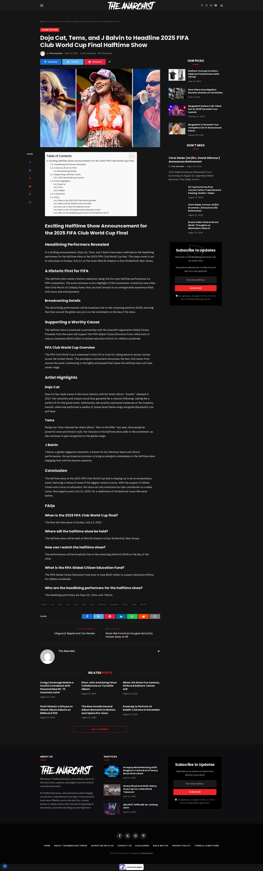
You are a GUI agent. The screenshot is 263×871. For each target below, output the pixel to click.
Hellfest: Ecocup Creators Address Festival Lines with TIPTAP (203, 74)
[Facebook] (29, 162)
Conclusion (59, 193)
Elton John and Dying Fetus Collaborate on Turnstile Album (99, 686)
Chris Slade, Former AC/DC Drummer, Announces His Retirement (203, 207)
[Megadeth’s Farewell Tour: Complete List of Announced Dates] (177, 128)
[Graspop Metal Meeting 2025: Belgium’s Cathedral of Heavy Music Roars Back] (112, 771)
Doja (76, 604)
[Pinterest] (29, 178)
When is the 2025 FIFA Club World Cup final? (77, 200)
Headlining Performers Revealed (70, 164)
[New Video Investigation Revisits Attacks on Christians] (177, 93)
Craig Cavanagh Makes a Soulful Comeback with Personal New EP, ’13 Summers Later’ (57, 687)
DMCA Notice (160, 845)
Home (42, 21)
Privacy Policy (194, 299)
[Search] (221, 5)
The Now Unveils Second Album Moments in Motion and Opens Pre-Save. (98, 710)
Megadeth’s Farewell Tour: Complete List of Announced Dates (204, 127)
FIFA (84, 604)
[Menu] (41, 5)
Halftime (102, 604)
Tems (60, 187)
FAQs (56, 197)
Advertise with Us (102, 845)
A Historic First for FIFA (65, 167)
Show (125, 604)
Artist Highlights (62, 181)
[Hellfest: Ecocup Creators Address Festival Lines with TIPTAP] (177, 75)
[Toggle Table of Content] (130, 156)
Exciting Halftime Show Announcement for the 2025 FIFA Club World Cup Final (91, 160)
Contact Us (124, 845)
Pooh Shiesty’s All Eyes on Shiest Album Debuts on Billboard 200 (56, 710)
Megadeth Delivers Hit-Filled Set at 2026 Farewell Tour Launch (204, 109)
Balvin (44, 604)
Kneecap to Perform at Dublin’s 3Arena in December (141, 708)
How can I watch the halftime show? (74, 207)
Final (92, 604)
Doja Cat (62, 184)
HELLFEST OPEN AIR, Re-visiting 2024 (140, 806)
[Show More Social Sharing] (109, 62)
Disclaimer (142, 845)
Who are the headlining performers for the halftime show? (83, 213)
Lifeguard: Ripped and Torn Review (74, 633)
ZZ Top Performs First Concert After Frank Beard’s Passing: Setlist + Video (204, 190)
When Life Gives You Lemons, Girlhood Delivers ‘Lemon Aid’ (141, 686)
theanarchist (147, 853)
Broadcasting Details (67, 171)
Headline (114, 604)
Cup (68, 604)
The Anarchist (55, 53)
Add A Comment (100, 729)
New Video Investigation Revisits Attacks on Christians (205, 91)
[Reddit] (29, 186)
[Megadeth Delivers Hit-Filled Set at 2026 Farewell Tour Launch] (177, 110)
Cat (52, 604)
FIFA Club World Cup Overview (71, 178)
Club (60, 604)
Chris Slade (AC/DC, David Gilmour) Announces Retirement (194, 159)
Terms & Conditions (206, 845)
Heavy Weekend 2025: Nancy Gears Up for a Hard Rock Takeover (140, 789)
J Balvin (61, 190)
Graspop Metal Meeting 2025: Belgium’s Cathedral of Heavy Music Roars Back (140, 770)
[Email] (29, 202)
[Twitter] (29, 170)
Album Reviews (50, 29)
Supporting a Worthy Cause (67, 174)
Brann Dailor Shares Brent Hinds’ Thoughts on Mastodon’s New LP (203, 225)
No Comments (89, 53)
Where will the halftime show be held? (74, 203)
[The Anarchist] (131, 5)
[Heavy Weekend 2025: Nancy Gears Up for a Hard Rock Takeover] (112, 790)
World (143, 604)
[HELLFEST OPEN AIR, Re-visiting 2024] (112, 808)
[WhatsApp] (29, 194)
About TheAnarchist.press (70, 845)
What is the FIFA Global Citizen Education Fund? (79, 210)
